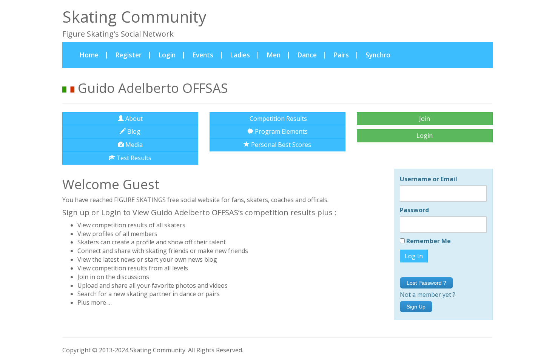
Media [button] (133, 144)
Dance (307, 55)
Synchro (377, 55)
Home (93, 54)
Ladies (240, 55)
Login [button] (424, 135)
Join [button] (424, 118)
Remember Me (428, 241)
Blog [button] (133, 131)
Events (202, 55)
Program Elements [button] (280, 131)
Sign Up (416, 307)
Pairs (341, 55)
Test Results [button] (133, 158)
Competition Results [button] (277, 118)
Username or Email (428, 179)
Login (167, 55)
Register (128, 55)
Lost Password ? (426, 283)
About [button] (133, 118)
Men (274, 55)
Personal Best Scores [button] (280, 144)
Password (414, 210)
